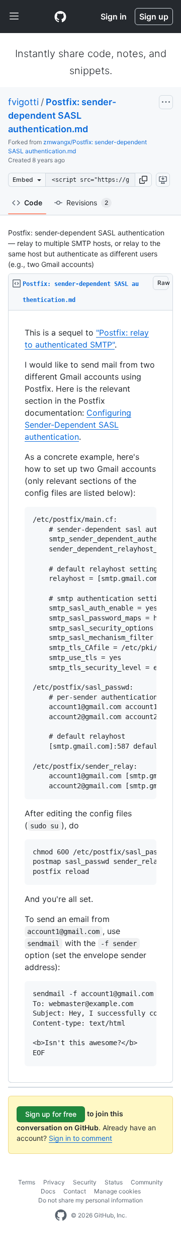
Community (147, 1182)
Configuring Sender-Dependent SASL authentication (78, 425)
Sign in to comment (80, 1138)
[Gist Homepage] (60, 17)
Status (114, 1182)
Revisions (87, 202)
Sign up (153, 17)
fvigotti (23, 102)
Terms (26, 1182)
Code (33, 202)
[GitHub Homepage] (61, 1215)
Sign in (114, 17)
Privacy (54, 1182)
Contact (74, 1191)
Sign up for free (50, 1114)
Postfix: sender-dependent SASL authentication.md (62, 115)
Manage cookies (117, 1191)
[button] (143, 180)
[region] (90, 696)
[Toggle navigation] (14, 16)
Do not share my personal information (90, 1200)
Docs (48, 1191)
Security (85, 1182)
